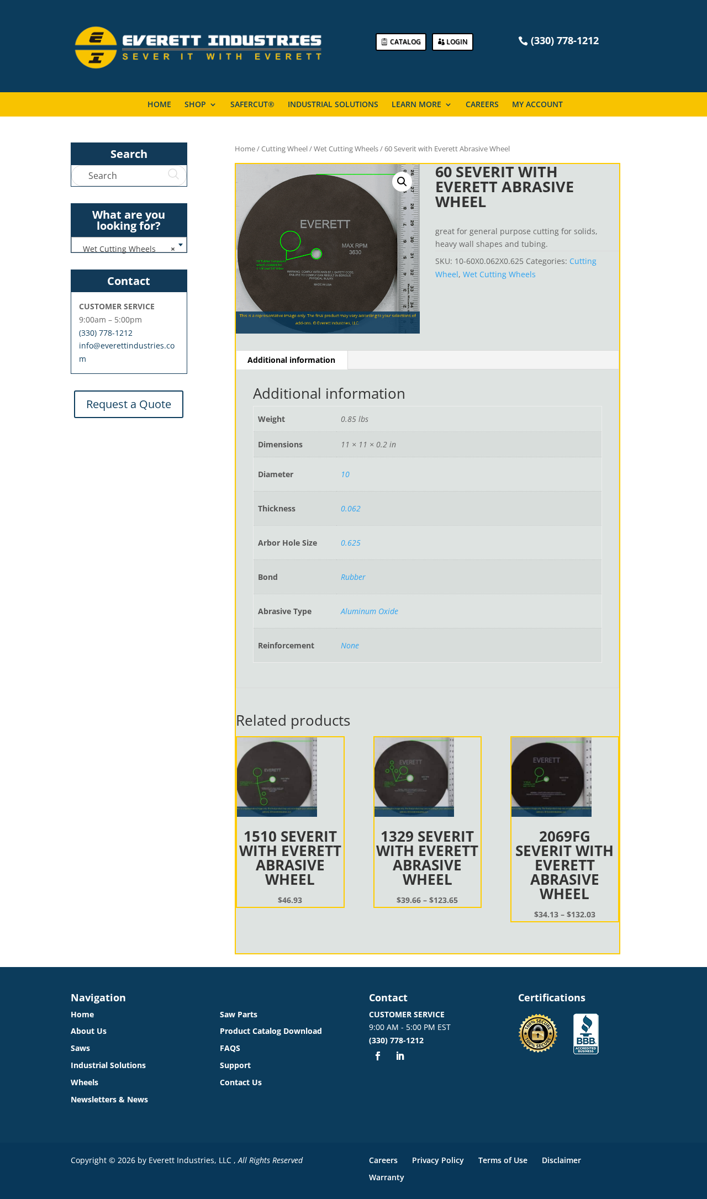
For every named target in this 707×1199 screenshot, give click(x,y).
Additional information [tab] (291, 360)
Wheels (84, 1082)
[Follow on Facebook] (378, 1056)
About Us (89, 1031)
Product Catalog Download (271, 1031)
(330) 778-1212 (106, 333)
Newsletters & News (109, 1099)
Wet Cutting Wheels (346, 149)
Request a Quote (128, 404)
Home (159, 105)
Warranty (386, 1177)
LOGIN (456, 41)
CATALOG (405, 41)
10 (345, 474)
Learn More (416, 105)
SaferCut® (252, 105)
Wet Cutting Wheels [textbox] (125, 249)
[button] (402, 182)
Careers (482, 105)
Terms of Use (502, 1160)
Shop (195, 105)
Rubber (353, 577)
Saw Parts (238, 1014)
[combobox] (129, 244)
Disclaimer (561, 1160)
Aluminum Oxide (369, 611)
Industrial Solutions (333, 105)
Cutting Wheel (284, 149)
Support (235, 1065)
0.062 (351, 508)
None (350, 645)
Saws (80, 1048)
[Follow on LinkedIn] (400, 1056)
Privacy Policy (438, 1160)
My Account (537, 105)
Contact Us (241, 1082)
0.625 (351, 542)
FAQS (230, 1048)
